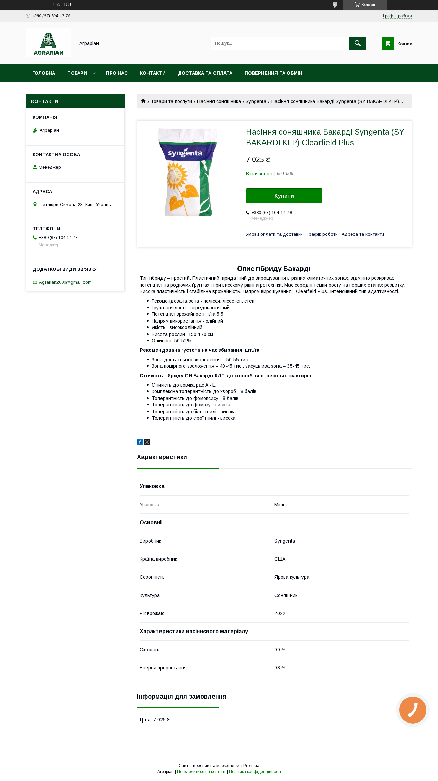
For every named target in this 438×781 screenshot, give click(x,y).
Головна (43, 73)
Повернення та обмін (273, 73)
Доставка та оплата (205, 73)
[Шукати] (357, 43)
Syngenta (256, 101)
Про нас (117, 73)
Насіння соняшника (219, 101)
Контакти (153, 73)
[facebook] (140, 443)
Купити (284, 196)
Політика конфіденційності (255, 771)
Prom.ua (251, 765)
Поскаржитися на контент (201, 771)
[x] (147, 443)
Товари (77, 73)
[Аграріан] (48, 55)
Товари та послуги (171, 101)
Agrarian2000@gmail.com (65, 282)
